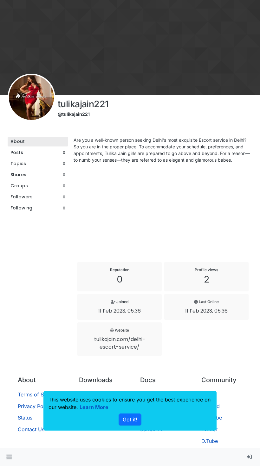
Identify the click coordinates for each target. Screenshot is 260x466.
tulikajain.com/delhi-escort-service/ (119, 343)
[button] (9, 457)
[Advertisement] (163, 212)
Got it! (130, 419)
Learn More (94, 407)
